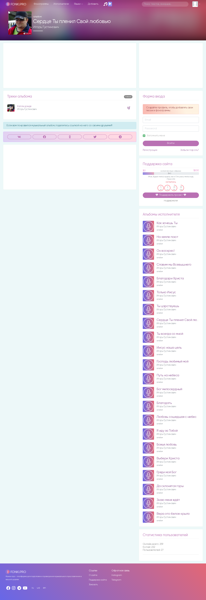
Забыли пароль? (189, 150)
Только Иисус (166, 292)
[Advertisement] (69, 65)
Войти (170, 143)
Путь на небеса (168, 375)
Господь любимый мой (172, 361)
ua (38, 588)
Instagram (117, 575)
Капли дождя (24, 106)
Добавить (93, 4)
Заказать (93, 584)
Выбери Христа (168, 458)
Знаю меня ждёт (168, 500)
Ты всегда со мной (170, 334)
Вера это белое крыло (173, 514)
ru (33, 588)
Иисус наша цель (169, 347)
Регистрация (150, 150)
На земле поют (167, 237)
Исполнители (61, 4)
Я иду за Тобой (167, 430)
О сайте (93, 575)
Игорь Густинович (46, 27)
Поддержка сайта (98, 580)
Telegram (116, 580)
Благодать (164, 403)
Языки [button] (77, 4)
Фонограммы (41, 4)
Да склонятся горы (170, 486)
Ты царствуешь (168, 306)
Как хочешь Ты (167, 223)
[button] (28, 31)
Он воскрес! (165, 251)
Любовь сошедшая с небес (177, 417)
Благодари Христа (170, 278)
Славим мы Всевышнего (174, 264)
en (44, 588)
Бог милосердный (169, 389)
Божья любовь (167, 444)
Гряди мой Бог (167, 472)
